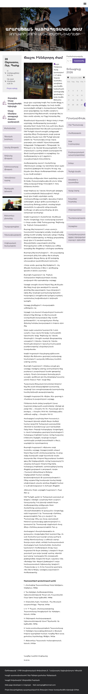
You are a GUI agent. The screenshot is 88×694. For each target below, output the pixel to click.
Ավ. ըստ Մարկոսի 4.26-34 (11, 81)
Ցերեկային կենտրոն (9, 190)
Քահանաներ (10, 128)
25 (73, 105)
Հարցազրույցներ (11, 227)
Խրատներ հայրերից (72, 200)
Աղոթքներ (72, 226)
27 (81, 105)
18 (73, 100)
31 (68, 109)
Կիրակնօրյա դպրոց (9, 179)
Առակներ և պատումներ (73, 181)
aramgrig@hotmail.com (46, 685)
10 (68, 95)
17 (68, 100)
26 (77, 105)
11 (73, 95)
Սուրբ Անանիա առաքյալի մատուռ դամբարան (13, 116)
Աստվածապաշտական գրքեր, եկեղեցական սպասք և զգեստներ (76, 237)
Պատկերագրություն (76, 218)
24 (68, 105)
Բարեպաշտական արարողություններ (76, 153)
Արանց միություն (11, 147)
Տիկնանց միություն (8, 157)
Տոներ (71, 163)
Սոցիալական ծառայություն (10, 244)
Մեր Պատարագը (75, 125)
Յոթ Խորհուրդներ (74, 142)
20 (81, 100)
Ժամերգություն (74, 133)
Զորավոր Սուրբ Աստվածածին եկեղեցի (15, 102)
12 (77, 95)
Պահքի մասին (74, 171)
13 (81, 95)
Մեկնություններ (75, 210)
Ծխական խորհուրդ (8, 138)
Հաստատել (79, 61)
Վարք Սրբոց (73, 191)
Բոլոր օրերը (12, 88)
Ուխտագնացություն (12, 235)
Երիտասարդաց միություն (11, 168)
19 (77, 100)
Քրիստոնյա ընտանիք (9, 217)
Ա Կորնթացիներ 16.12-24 (13, 73)
